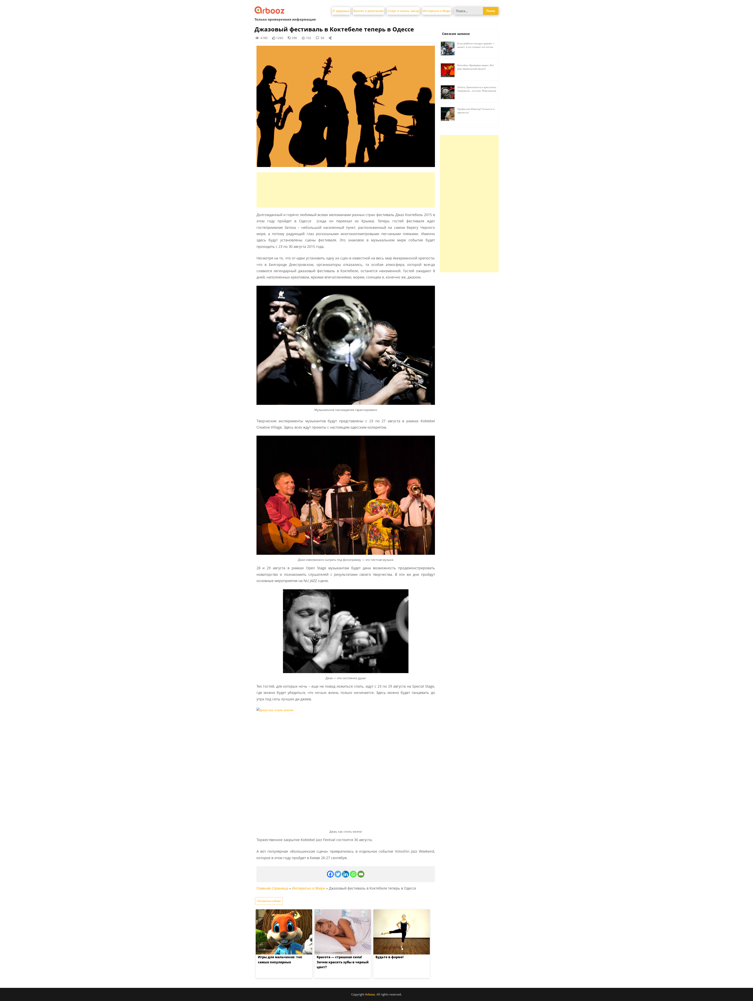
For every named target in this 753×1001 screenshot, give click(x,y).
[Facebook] (330, 874)
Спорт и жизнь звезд (403, 11)
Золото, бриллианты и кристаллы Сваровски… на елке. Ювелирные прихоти (476, 91)
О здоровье (341, 11)
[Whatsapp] (353, 874)
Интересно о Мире (437, 11)
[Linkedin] (345, 874)
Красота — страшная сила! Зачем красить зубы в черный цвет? (343, 962)
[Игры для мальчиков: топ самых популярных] (284, 931)
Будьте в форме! (390, 957)
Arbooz (370, 994)
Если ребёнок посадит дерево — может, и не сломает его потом (476, 45)
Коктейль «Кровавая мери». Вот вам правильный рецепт (475, 67)
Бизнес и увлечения (369, 11)
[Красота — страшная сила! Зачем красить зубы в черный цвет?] (343, 931)
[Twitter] (338, 874)
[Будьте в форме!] (401, 931)
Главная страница (272, 888)
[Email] (360, 874)
